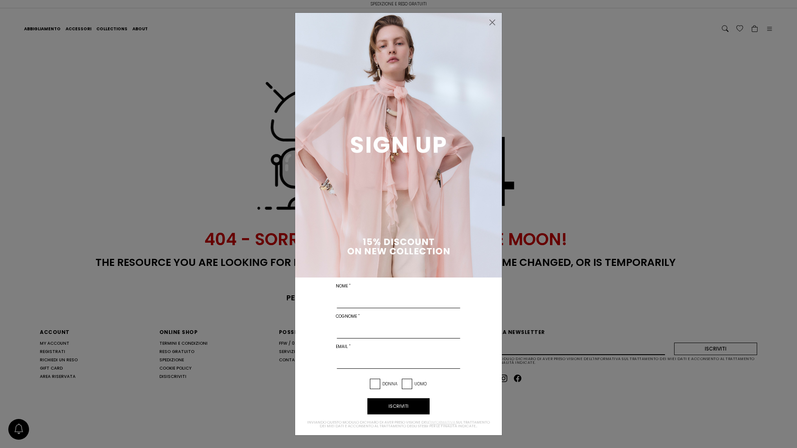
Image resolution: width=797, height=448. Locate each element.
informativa (442, 422)
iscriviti (398, 406)
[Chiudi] (492, 22)
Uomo (420, 384)
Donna (390, 384)
